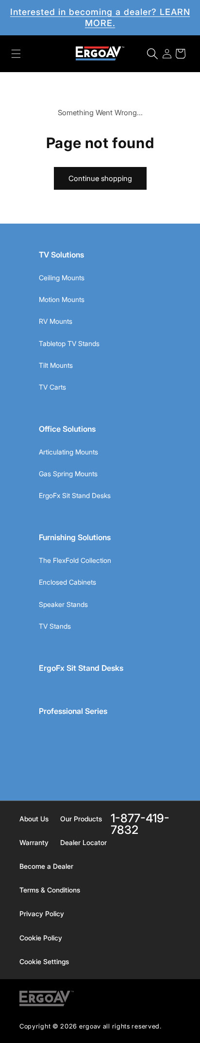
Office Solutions (67, 429)
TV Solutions (61, 254)
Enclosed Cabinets (67, 582)
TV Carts (52, 387)
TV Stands (55, 626)
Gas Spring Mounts (68, 473)
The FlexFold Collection (75, 560)
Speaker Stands (63, 604)
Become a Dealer (46, 866)
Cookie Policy (40, 938)
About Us (34, 819)
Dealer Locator (83, 842)
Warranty (34, 842)
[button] (16, 53)
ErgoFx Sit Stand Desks (75, 495)
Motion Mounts (61, 299)
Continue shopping (100, 178)
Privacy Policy (41, 913)
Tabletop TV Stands (69, 343)
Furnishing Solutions (75, 537)
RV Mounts (55, 321)
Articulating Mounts (68, 452)
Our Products (81, 819)
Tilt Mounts (56, 365)
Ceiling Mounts (61, 277)
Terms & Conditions (49, 890)
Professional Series (73, 711)
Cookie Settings (44, 961)
